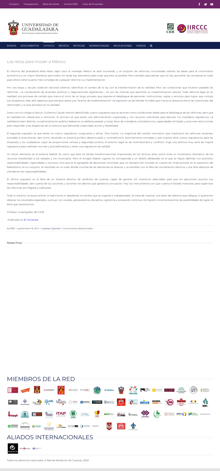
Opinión (56, 228)
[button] (151, 45)
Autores (46, 228)
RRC (12, 228)
